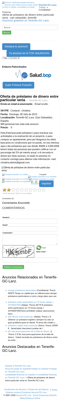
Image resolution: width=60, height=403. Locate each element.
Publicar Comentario (13, 267)
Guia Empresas (41, 395)
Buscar (6, 32)
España (8, 366)
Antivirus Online (33, 398)
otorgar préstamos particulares (22, 290)
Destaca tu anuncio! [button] (16, 46)
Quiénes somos (13, 392)
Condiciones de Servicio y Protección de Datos (25, 389)
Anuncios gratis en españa (17, 369)
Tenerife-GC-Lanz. (22, 366)
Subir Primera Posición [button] (18, 85)
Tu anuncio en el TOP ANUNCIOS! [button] (29, 53)
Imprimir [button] (46, 183)
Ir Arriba (53, 390)
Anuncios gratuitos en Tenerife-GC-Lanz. (26, 20)
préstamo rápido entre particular (23, 325)
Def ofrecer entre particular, (20, 316)
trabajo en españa (40, 369)
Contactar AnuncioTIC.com (34, 392)
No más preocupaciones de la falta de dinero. (29, 331)
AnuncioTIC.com (23, 395)
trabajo (42, 7)
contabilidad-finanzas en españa (20, 374)
